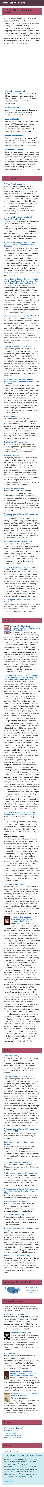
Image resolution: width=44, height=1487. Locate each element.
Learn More (8, 1481)
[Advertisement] (22, 67)
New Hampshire (32, 1290)
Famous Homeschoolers (14, 135)
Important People (12, 119)
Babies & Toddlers (11, 1451)
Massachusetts (32, 1288)
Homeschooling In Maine (13, 3)
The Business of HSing (14, 149)
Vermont (32, 1293)
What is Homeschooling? (15, 91)
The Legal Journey (12, 107)
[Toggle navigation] (39, 3)
